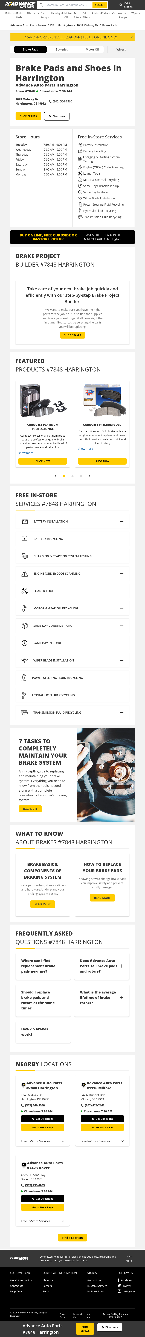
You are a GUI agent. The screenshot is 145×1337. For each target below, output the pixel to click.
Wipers (135, 13)
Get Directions (44, 1118)
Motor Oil (92, 49)
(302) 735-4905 (35, 1185)
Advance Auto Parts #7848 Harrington (44, 1085)
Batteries (10, 13)
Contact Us (16, 1286)
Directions (59, 116)
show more (25, 453)
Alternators (33, 13)
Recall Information (21, 1280)
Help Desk (16, 1291)
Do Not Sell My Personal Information (115, 1315)
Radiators (107, 13)
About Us (48, 1280)
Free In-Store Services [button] (35, 1141)
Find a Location (72, 1238)
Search (100, 5)
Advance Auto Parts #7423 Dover (45, 1165)
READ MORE (30, 808)
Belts (116, 13)
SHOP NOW (43, 461)
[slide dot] (64, 476)
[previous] (55, 476)
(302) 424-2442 (95, 1105)
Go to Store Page (42, 1127)
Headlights (57, 13)
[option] (42, 423)
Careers (47, 1286)
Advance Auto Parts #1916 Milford (104, 1085)
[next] (90, 476)
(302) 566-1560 (35, 1105)
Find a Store (94, 1280)
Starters (96, 13)
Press (46, 1291)
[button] (72, 521)
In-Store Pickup (96, 1291)
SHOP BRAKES (28, 116)
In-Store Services (97, 1286)
